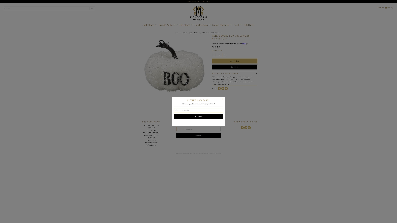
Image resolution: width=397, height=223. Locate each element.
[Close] (222, 99)
